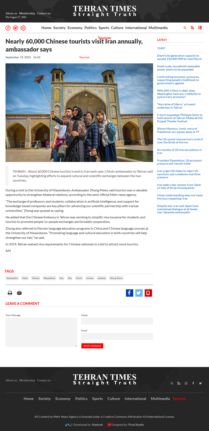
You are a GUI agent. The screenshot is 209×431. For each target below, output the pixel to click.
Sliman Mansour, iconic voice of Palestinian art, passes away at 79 (178, 130)
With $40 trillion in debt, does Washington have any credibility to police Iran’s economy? (179, 94)
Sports (104, 27)
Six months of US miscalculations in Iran (179, 151)
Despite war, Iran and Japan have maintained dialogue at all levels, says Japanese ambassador (177, 209)
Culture (117, 27)
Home (46, 27)
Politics (90, 27)
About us (11, 13)
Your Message (13, 315)
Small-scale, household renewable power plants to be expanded (178, 67)
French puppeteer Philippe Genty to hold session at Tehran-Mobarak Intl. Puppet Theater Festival (180, 118)
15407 (161, 48)
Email (84, 330)
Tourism (104, 38)
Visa (70, 278)
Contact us (44, 13)
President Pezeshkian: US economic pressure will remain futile (179, 162)
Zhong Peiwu (116, 278)
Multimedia (158, 27)
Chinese (35, 278)
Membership (27, 13)
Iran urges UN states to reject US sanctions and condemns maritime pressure (178, 174)
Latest (162, 40)
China (25, 278)
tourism (89, 278)
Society (59, 27)
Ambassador (12, 278)
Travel (79, 278)
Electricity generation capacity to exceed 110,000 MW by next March (179, 57)
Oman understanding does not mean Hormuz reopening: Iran (180, 196)
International (136, 27)
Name (84, 315)
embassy (102, 278)
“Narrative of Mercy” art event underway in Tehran (176, 105)
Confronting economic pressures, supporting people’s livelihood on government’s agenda (178, 80)
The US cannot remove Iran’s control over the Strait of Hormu (180, 140)
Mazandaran (49, 278)
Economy (75, 27)
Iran (61, 278)
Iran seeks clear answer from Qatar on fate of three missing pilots (179, 186)
